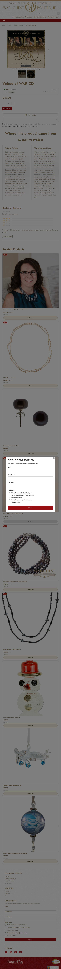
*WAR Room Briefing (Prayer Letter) (21, 500)
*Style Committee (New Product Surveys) (22, 495)
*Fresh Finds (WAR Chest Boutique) (21, 493)
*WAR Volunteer (15, 502)
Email (9, 467)
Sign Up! (30, 508)
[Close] (54, 458)
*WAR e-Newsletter (16, 497)
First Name (11, 474)
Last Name (11, 482)
